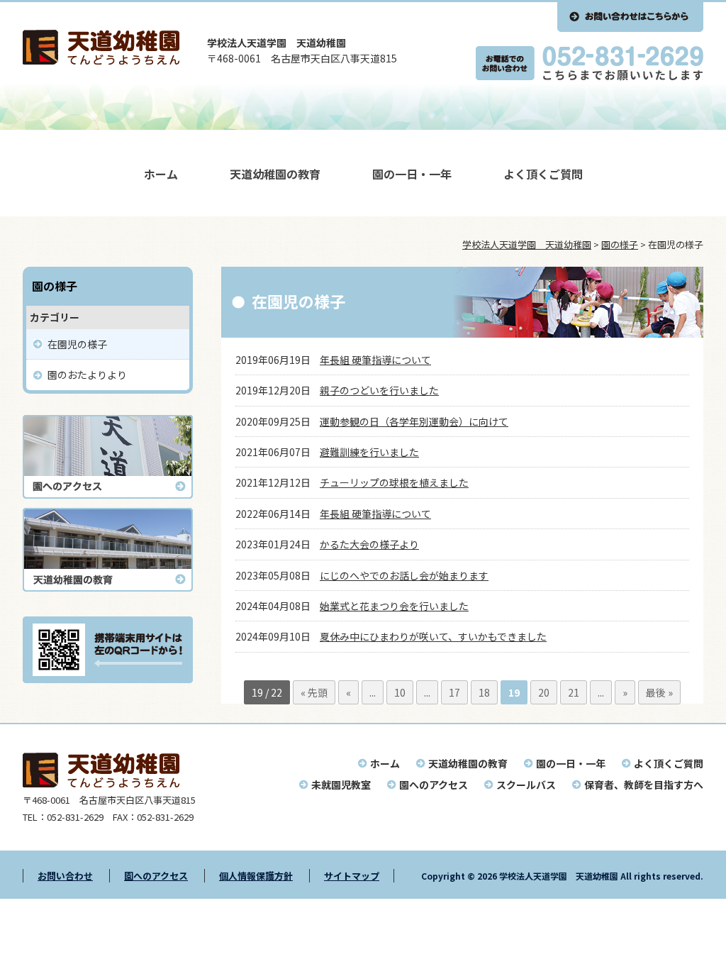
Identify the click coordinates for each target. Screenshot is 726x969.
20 (543, 692)
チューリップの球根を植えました (394, 482)
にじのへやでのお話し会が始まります (404, 575)
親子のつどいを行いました (379, 390)
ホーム (161, 173)
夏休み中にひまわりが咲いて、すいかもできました (433, 636)
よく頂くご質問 (543, 173)
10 (400, 692)
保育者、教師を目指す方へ (643, 784)
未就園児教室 (341, 784)
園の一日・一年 (412, 173)
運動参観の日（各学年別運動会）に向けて (414, 421)
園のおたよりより (87, 374)
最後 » (659, 692)
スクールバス (526, 784)
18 (484, 692)
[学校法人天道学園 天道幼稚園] (101, 60)
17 (454, 692)
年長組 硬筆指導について (375, 360)
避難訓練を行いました (369, 452)
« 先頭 (314, 692)
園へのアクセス (433, 784)
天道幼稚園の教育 (275, 173)
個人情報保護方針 (256, 875)
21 (573, 692)
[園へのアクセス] (108, 494)
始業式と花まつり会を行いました (394, 606)
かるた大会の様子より (369, 544)
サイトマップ (351, 875)
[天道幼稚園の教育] (108, 587)
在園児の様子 (77, 344)
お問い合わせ (65, 875)
